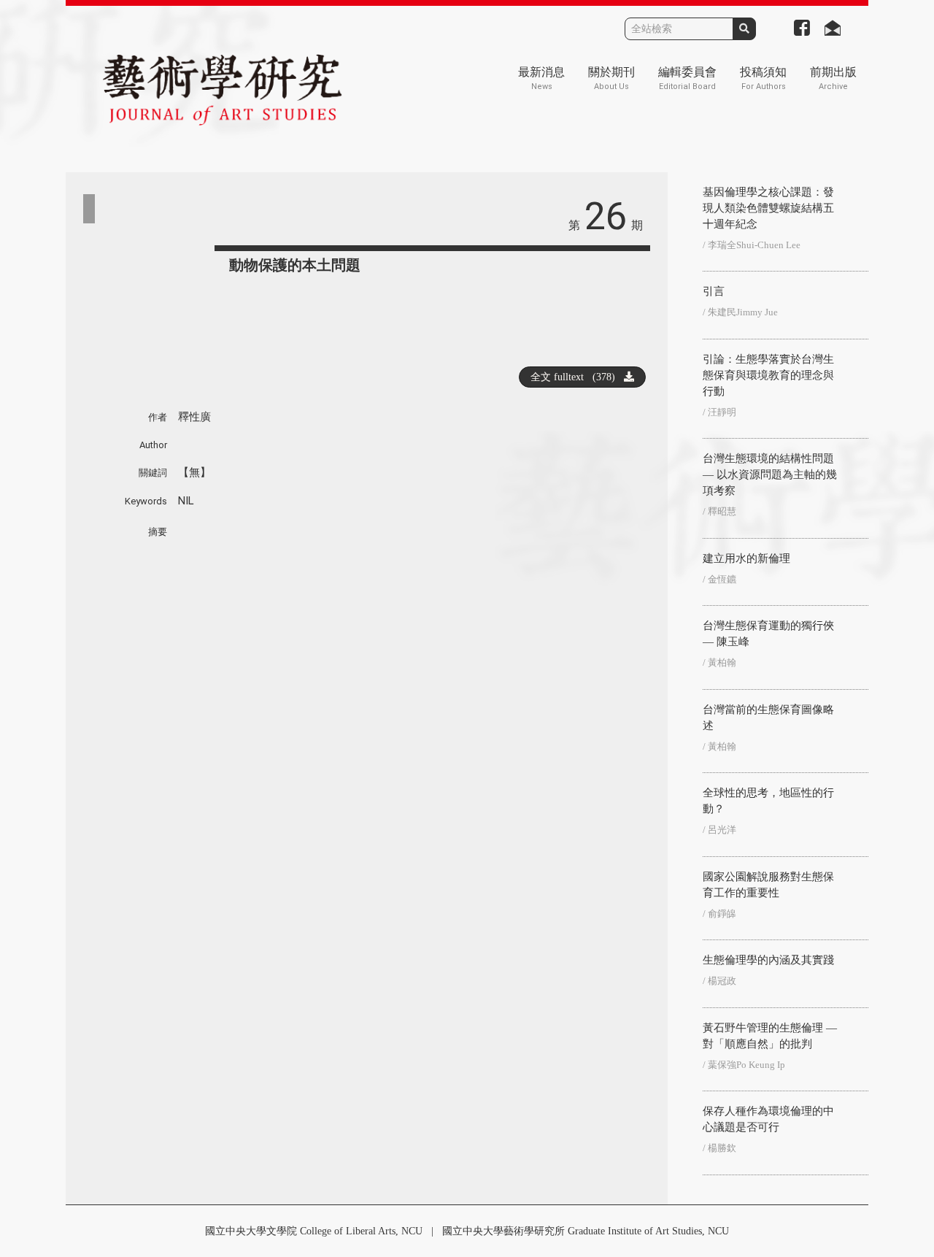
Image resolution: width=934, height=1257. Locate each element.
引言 (714, 291)
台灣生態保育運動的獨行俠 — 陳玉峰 (768, 633)
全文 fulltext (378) (577, 377)
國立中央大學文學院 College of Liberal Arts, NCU (313, 1231)
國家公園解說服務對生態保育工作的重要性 (768, 885)
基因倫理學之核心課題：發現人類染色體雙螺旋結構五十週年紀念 (768, 208)
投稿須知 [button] (763, 78)
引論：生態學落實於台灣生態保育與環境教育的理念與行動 (768, 375)
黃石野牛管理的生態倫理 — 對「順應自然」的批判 (770, 1036)
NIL (186, 500)
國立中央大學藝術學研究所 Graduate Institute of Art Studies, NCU (585, 1231)
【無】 (194, 472)
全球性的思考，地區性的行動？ (768, 801)
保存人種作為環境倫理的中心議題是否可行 (768, 1119)
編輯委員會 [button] (687, 78)
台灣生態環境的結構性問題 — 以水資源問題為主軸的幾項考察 (770, 474)
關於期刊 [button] (611, 78)
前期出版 (833, 78)
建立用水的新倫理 (746, 558)
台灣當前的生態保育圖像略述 (768, 717)
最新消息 (541, 78)
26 (605, 216)
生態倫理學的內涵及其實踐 (768, 960)
